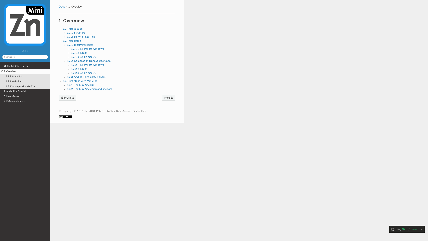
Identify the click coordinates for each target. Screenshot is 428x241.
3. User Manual (11, 96)
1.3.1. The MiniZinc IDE (80, 85)
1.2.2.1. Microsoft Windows (87, 65)
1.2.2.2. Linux (79, 69)
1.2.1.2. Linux (79, 53)
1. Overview (10, 71)
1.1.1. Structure (76, 32)
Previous (68, 97)
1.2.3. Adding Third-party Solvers (86, 77)
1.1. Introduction (14, 76)
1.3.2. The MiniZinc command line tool (89, 89)
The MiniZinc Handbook (19, 66)
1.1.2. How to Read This (81, 36)
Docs (62, 6)
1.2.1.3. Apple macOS (83, 57)
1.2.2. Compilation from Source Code (89, 61)
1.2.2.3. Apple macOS (83, 73)
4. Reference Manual (14, 101)
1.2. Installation (14, 81)
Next (167, 97)
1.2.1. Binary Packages (80, 45)
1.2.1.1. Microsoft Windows (87, 49)
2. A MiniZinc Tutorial (15, 91)
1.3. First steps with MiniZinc (20, 86)
